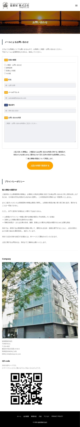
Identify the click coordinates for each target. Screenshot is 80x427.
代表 (40, 416)
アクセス (46, 416)
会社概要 (26, 416)
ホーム (19, 416)
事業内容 (34, 416)
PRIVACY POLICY (57, 416)
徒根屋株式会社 (42, 422)
